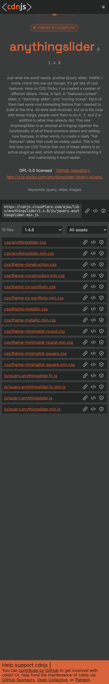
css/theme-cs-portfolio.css (30, 286)
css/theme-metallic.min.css (30, 320)
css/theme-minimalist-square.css (35, 353)
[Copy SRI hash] (103, 210)
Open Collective (52, 679)
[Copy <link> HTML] (93, 242)
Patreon (82, 679)
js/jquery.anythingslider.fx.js (30, 375)
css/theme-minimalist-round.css (34, 331)
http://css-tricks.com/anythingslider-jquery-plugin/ (55, 176)
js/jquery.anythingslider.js (28, 398)
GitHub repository (73, 170)
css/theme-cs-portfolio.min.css (34, 297)
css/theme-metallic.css (26, 309)
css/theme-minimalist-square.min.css (39, 364)
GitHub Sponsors (18, 679)
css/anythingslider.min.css (29, 253)
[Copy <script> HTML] (95, 210)
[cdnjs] (17, 7)
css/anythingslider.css (25, 242)
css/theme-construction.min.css (34, 275)
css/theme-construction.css (30, 264)
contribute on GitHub (39, 670)
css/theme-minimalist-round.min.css (38, 342)
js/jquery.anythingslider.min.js (32, 409)
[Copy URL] (87, 210)
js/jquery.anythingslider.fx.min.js (34, 386)
